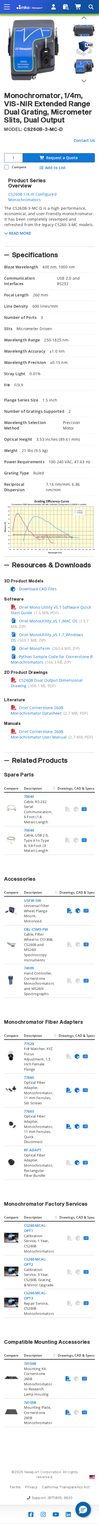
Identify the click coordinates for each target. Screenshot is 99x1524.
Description (33, 788)
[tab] (49, 224)
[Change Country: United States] (92, 1477)
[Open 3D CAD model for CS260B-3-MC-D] (84, 48)
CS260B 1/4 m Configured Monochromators (32, 197)
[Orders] (66, 7)
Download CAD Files (37, 588)
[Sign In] (54, 7)
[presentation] (49, 762)
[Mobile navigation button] (6, 6)
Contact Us (84, 140)
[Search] (90, 7)
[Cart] (78, 7)
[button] (83, 1509)
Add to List (55, 168)
